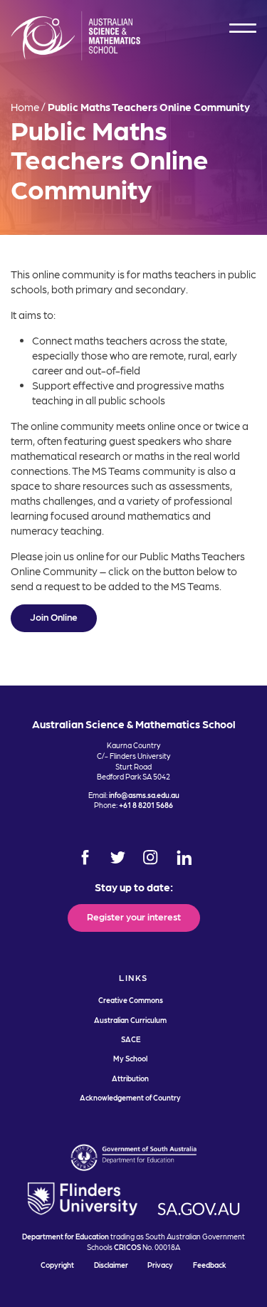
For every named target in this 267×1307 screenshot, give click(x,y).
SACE (130, 1039)
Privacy (160, 1264)
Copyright (57, 1264)
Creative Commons (130, 999)
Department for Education (65, 1236)
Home (25, 106)
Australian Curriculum (130, 1019)
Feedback (209, 1264)
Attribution (130, 1078)
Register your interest (134, 916)
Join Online (54, 616)
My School (130, 1058)
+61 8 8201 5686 (146, 804)
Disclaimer (111, 1264)
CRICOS (127, 1246)
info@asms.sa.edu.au (144, 794)
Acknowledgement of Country (130, 1097)
